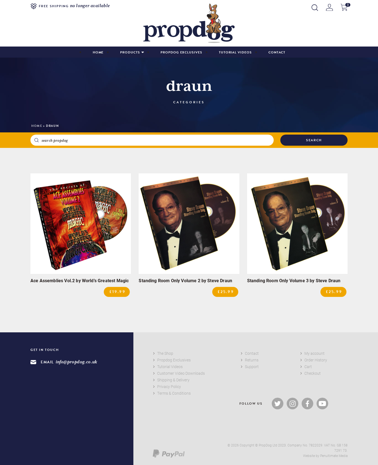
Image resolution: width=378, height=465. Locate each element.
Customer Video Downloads (181, 373)
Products (130, 52)
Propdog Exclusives (181, 52)
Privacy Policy (169, 386)
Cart (308, 366)
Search (314, 140)
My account (314, 353)
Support (252, 366)
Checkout (312, 373)
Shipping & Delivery (173, 379)
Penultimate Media (334, 455)
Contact (277, 52)
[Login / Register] (329, 7)
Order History (315, 360)
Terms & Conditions (174, 393)
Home (98, 52)
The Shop (165, 353)
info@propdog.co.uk (76, 362)
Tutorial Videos (235, 52)
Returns (251, 360)
